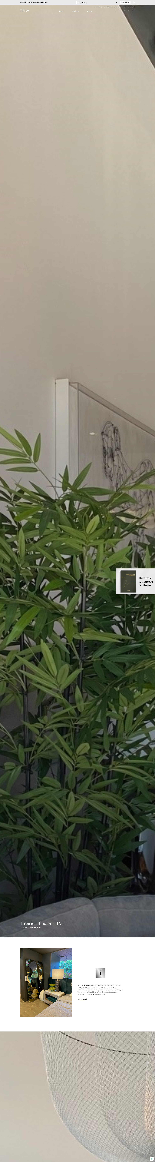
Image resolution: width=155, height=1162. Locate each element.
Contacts (131, 7)
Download (118, 7)
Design (90, 11)
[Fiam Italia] (24, 11)
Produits (75, 11)
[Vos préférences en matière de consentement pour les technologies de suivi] (152, 1159)
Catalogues (108, 7)
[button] (120, 571)
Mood (61, 11)
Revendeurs (98, 7)
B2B (125, 7)
